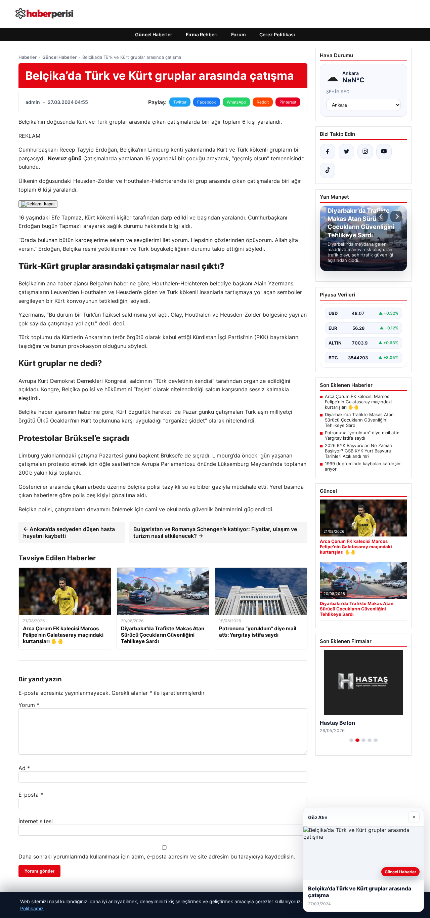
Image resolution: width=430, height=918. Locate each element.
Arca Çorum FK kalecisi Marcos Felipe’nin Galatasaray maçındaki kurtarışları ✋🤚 (358, 402)
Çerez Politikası (277, 34)
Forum (238, 34)
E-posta (30, 794)
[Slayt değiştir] (351, 740)
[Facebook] (327, 151)
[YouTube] (384, 151)
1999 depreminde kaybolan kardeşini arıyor (363, 466)
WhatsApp (236, 102)
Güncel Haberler (153, 34)
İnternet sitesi (35, 821)
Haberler (27, 57)
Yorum (28, 705)
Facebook (206, 102)
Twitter (179, 102)
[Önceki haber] (382, 216)
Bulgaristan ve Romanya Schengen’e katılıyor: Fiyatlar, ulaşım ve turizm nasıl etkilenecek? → (215, 532)
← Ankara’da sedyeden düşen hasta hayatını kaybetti (69, 532)
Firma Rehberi (202, 34)
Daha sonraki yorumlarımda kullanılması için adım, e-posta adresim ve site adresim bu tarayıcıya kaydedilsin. (156, 856)
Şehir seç (338, 91)
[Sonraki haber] (396, 216)
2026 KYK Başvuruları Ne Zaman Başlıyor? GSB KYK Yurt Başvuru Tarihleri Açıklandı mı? (358, 451)
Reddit (263, 102)
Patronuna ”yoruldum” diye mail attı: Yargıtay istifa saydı (362, 435)
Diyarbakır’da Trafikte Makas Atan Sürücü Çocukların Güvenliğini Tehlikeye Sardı (359, 420)
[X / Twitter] (346, 151)
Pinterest (288, 102)
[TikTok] (327, 170)
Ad (24, 768)
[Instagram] (365, 151)
